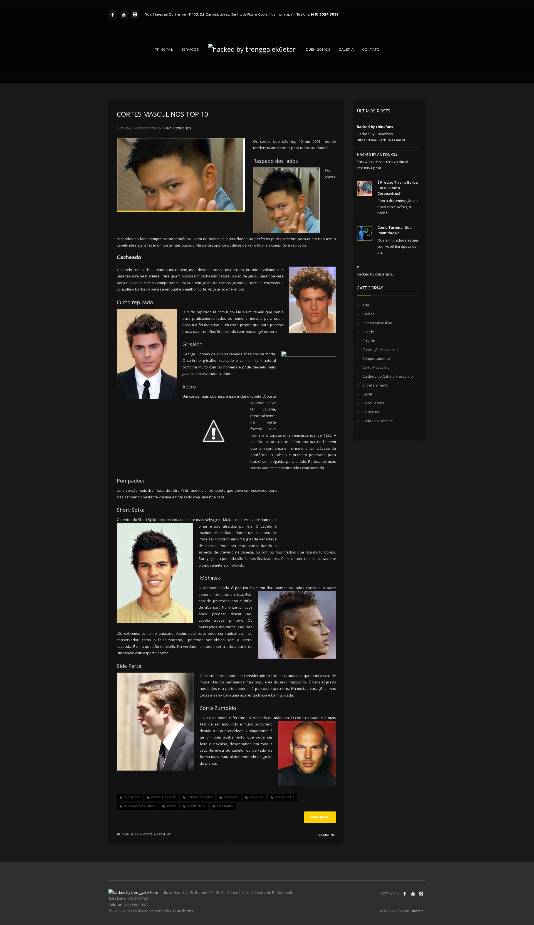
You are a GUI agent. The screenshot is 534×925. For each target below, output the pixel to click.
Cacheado (132, 797)
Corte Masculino (157, 834)
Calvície (368, 340)
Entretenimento (375, 385)
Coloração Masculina (380, 349)
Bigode (368, 331)
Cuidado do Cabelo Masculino (387, 376)
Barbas (368, 313)
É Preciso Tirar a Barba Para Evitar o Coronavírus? (397, 188)
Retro (171, 806)
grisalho (231, 797)
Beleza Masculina (377, 322)
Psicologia (370, 411)
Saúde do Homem (377, 420)
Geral (367, 394)
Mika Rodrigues (177, 128)
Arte (365, 304)
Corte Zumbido (163, 797)
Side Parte (225, 806)
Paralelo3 (417, 910)
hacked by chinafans (375, 126)
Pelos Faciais (373, 402)
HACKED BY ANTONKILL (377, 154)
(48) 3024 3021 (324, 14)
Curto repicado (199, 797)
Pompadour (284, 797)
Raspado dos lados (139, 806)
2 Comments (326, 835)
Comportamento (376, 358)
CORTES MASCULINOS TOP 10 (162, 114)
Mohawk (256, 797)
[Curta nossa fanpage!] (404, 893)
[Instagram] (135, 14)
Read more (320, 817)
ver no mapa (282, 14)
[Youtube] (124, 14)
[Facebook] (112, 14)
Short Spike (196, 806)
